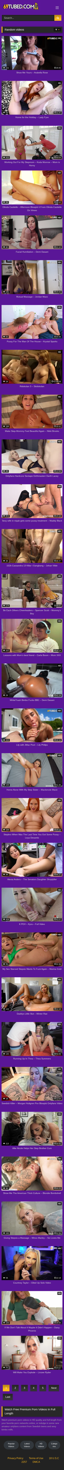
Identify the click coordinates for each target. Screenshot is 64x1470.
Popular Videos (11, 1445)
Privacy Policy (15, 1458)
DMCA (36, 1462)
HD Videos (41, 1445)
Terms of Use (36, 1458)
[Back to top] (54, 1461)
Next (53, 1388)
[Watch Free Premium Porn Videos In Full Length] (26, 7)
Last (7, 1397)
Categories (54, 1445)
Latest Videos (27, 1445)
